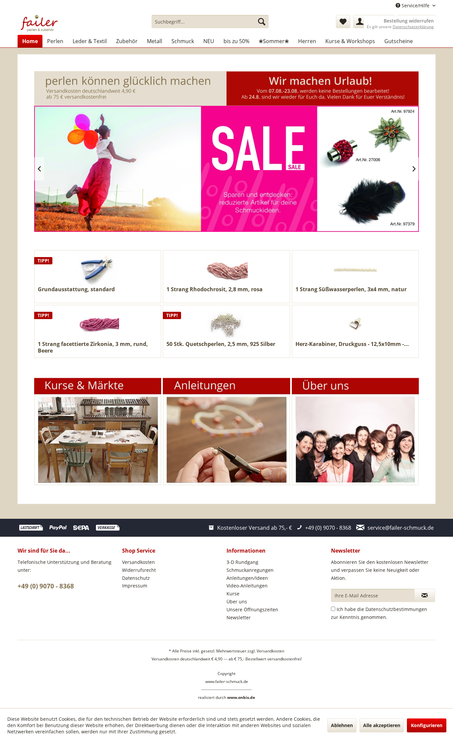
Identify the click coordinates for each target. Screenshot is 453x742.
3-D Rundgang (242, 562)
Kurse (233, 593)
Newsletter (239, 617)
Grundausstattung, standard (76, 289)
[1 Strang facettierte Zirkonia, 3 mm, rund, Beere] (98, 324)
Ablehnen (342, 725)
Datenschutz (136, 578)
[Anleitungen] (226, 432)
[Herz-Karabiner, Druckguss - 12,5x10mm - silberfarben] (355, 324)
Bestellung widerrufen (409, 21)
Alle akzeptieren (381, 725)
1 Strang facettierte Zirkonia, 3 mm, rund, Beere (93, 347)
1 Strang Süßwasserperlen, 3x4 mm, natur (351, 289)
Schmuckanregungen (250, 570)
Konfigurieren (426, 725)
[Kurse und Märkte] (98, 432)
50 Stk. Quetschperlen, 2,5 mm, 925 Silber (220, 344)
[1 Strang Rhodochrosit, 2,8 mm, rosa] (226, 270)
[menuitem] (210, 21)
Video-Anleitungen (247, 585)
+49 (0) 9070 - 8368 (46, 586)
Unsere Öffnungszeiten (252, 609)
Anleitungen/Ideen (247, 578)
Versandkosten (138, 562)
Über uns (237, 601)
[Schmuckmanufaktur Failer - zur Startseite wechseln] (39, 23)
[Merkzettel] (343, 21)
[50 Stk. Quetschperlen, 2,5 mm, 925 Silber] (226, 324)
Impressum (134, 585)
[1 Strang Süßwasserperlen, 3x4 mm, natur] (355, 270)
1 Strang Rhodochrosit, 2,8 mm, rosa (214, 289)
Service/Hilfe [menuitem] (415, 5)
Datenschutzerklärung (413, 27)
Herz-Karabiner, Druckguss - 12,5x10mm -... (352, 344)
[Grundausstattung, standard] (98, 270)
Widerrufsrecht (139, 570)
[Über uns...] (355, 432)
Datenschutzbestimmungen (396, 609)
